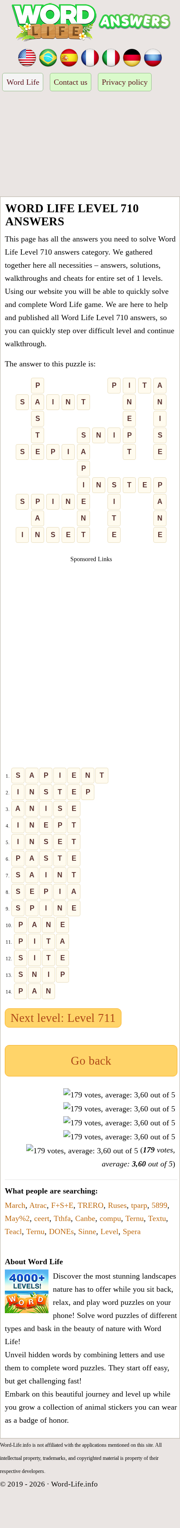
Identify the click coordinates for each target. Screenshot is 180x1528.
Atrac (38, 1205)
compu (110, 1218)
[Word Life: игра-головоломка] (152, 56)
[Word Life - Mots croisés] (90, 56)
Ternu (134, 1218)
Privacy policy (125, 82)
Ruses (117, 1205)
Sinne (87, 1231)
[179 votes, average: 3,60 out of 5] (119, 1094)
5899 (159, 1205)
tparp (139, 1205)
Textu (157, 1218)
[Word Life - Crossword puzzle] (27, 56)
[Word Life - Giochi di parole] (110, 56)
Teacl (13, 1231)
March (15, 1205)
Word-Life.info (74, 1484)
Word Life (23, 82)
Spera (132, 1231)
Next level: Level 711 (63, 1017)
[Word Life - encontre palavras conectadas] (48, 56)
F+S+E (62, 1205)
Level (109, 1231)
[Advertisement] (90, 145)
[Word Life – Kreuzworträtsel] (131, 56)
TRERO (91, 1205)
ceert (41, 1218)
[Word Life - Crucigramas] (69, 56)
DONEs (61, 1231)
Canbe (85, 1218)
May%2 (17, 1218)
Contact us (70, 82)
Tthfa (62, 1218)
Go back (91, 1060)
